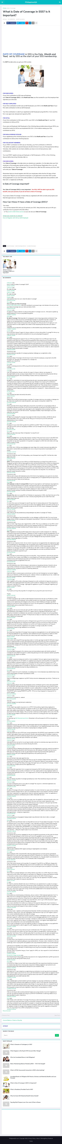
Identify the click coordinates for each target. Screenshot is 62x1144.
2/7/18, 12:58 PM (11, 377)
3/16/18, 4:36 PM (11, 514)
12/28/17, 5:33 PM (11, 315)
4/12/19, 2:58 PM (11, 745)
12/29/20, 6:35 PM (11, 818)
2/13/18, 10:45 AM (11, 402)
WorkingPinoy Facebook (47, 1138)
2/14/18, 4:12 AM (11, 429)
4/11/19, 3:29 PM (11, 715)
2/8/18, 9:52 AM (11, 396)
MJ (7, 882)
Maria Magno (10, 638)
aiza (8, 589)
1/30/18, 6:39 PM (11, 349)
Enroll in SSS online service (14, 305)
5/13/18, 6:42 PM (11, 552)
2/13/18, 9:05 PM (11, 413)
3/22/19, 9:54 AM (11, 668)
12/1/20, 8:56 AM (11, 813)
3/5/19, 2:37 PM (11, 629)
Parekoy (9, 297)
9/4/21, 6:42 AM (11, 869)
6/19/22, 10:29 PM (11, 968)
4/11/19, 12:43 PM (11, 699)
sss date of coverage (31, 246)
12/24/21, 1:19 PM (11, 926)
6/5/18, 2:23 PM (11, 587)
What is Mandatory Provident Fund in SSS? (21, 1089)
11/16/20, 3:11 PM (11, 786)
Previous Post (5, 1015)
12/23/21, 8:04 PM (11, 891)
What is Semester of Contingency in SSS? (21, 1044)
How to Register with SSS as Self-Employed (15, 218)
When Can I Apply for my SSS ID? (12, 216)
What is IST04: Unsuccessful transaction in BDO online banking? (27, 1070)
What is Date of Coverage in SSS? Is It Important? (8, 271)
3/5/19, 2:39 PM (11, 637)
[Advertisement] (31, 38)
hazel (8, 608)
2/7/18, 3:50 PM (11, 391)
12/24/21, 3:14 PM (11, 936)
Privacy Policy (31, 1138)
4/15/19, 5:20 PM (11, 755)
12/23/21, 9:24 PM (11, 907)
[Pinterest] (26, 23)
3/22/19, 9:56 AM (11, 675)
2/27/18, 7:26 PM (11, 509)
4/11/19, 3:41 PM (11, 729)
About (38, 1138)
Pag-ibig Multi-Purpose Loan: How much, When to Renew (25, 1102)
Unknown (9, 283)
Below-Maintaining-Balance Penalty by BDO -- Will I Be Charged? (27, 1063)
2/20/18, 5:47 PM (11, 458)
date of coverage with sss (21, 246)
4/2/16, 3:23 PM (11, 291)
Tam (8, 404)
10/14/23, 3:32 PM (11, 996)
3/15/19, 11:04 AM (11, 648)
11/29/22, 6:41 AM (11, 988)
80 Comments (21, 19)
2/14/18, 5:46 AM (11, 434)
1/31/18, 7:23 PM (11, 362)
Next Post (57, 1015)
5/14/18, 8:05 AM (11, 562)
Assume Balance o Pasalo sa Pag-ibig (12, 1020)
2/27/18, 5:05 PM (11, 499)
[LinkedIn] (30, 23)
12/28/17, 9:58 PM (11, 329)
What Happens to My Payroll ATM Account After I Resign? (25, 1051)
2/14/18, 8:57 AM (11, 444)
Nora (8, 302)
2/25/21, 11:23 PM (11, 845)
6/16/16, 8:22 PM (11, 308)
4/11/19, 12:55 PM (11, 704)
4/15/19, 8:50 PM (11, 775)
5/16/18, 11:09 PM (11, 570)
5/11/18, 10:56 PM (11, 528)
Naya (8, 705)
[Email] (33, 23)
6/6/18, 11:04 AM (11, 595)
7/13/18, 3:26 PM (11, 606)
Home (4, 8)
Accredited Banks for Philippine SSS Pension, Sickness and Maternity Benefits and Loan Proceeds (33, 1077)
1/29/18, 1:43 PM (11, 335)
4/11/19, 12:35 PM (11, 694)
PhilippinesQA (31, 2)
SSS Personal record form (21, 718)
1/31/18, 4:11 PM (11, 354)
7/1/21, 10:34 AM (11, 860)
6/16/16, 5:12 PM (11, 300)
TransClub (9, 579)
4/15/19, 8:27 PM (11, 766)
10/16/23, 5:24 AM (11, 1009)
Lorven (8, 331)
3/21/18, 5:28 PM (11, 520)
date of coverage (11, 8)
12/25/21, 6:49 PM (11, 953)
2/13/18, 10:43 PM (11, 421)
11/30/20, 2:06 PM (11, 796)
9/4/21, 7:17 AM (11, 880)
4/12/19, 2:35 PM (11, 739)
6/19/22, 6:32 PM (11, 960)
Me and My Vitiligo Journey (14, 955)
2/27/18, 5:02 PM (11, 491)
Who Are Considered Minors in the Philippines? (22, 1057)
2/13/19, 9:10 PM (11, 617)
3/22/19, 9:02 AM (11, 656)
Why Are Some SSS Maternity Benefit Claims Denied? (24, 1096)
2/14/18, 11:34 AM (11, 452)
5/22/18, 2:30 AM (11, 578)
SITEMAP (5, 1026)
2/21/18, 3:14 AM (11, 472)
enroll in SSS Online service (16, 212)
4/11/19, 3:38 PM (11, 721)
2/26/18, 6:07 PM (11, 480)
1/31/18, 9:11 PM (11, 369)
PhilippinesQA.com (14, 1138)
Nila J (8, 788)
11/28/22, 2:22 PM (11, 977)
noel (8, 371)
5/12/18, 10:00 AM (11, 539)
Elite (8, 777)
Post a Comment (6, 1011)
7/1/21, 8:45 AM (11, 850)
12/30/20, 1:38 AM (11, 831)
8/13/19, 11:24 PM (11, 780)
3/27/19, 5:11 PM (11, 681)
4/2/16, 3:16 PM (11, 286)
